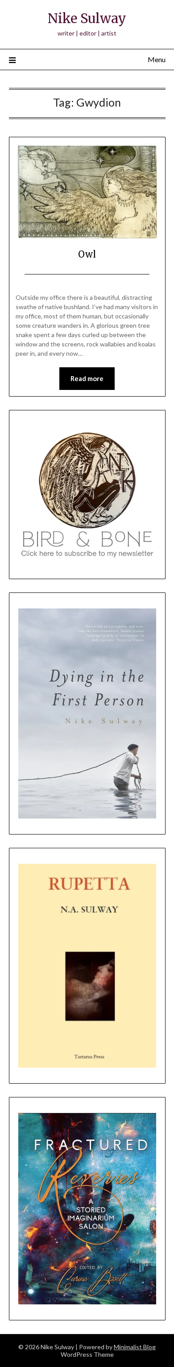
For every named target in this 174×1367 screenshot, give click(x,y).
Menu (157, 59)
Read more (87, 378)
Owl (87, 254)
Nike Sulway (87, 18)
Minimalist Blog (135, 1347)
